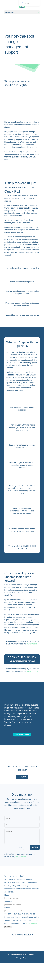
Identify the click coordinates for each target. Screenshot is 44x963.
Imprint (31, 954)
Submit (35, 847)
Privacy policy (31, 923)
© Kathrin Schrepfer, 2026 (17, 954)
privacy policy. (32, 644)
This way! (22, 777)
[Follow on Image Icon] (16, 939)
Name (6, 895)
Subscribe (8, 926)
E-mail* (7, 908)
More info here (22, 734)
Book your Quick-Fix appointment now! (22, 659)
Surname (8, 901)
